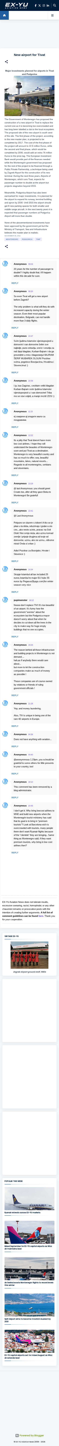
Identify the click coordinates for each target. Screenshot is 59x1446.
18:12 (31, 600)
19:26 (30, 645)
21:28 (30, 704)
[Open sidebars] (52, 15)
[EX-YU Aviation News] (16, 5)
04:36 (30, 734)
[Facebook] (35, 5)
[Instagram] (44, 5)
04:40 (30, 755)
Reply (14, 283)
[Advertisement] (29, 34)
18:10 (30, 782)
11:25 (30, 412)
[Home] (4, 15)
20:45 (30, 806)
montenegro (12, 239)
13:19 (30, 484)
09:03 (30, 264)
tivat (38, 239)
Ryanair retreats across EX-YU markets (22, 1212)
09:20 (30, 291)
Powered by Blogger (31, 1435)
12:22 (30, 435)
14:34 (30, 569)
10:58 (30, 381)
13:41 (30, 511)
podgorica (27, 239)
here (41, 916)
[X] (39, 5)
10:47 (30, 336)
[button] (6, 62)
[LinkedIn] (48, 5)
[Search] (54, 5)
